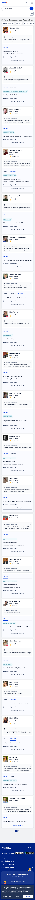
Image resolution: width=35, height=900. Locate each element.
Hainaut (18, 23)
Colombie (24, 879)
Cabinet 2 (13, 87)
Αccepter (28, 896)
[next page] (21, 831)
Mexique (19, 879)
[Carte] (32, 14)
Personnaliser (7, 896)
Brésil (23, 881)
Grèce (9, 879)
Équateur (12, 881)
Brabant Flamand (8, 23)
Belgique (14, 879)
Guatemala (18, 881)
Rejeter (17, 896)
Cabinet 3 (20, 293)
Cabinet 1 (5, 47)
